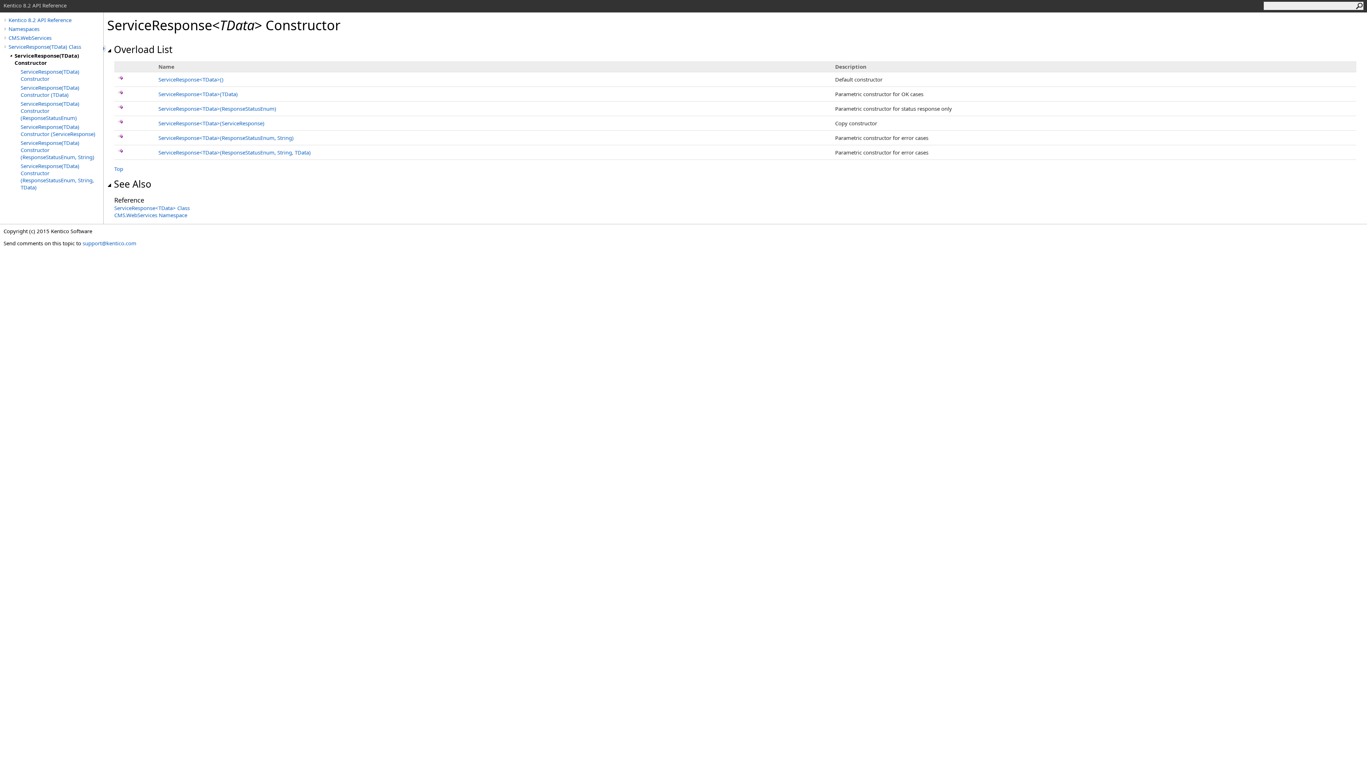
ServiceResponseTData (191, 79)
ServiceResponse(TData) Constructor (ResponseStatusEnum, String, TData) (57, 176)
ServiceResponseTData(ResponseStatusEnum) (217, 108)
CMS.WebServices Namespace (150, 215)
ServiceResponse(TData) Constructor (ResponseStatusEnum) (50, 110)
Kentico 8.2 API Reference (40, 19)
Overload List (143, 49)
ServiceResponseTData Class (152, 207)
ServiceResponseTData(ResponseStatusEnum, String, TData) (234, 152)
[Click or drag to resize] (105, 49)
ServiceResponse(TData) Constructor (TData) (50, 91)
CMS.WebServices (30, 37)
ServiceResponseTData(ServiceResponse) (211, 123)
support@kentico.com (109, 243)
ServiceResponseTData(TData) (198, 94)
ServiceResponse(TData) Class (45, 46)
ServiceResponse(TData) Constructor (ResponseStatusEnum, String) (57, 150)
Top (118, 168)
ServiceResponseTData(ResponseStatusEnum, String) (226, 137)
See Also (132, 184)
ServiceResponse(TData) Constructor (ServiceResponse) (58, 130)
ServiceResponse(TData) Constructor (47, 59)
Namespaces (24, 28)
